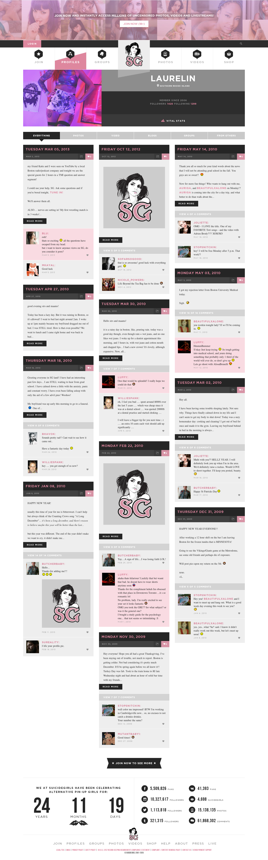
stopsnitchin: (205, 247)
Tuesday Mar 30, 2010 (124, 304)
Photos (165, 62)
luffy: (199, 342)
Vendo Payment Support (202, 850)
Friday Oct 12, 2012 (121, 149)
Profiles (70, 62)
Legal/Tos (60, 850)
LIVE (212, 843)
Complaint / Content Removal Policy (166, 850)
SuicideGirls (134, 43)
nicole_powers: (131, 279)
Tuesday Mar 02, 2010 (199, 382)
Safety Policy (90, 850)
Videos (197, 62)
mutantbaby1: (129, 733)
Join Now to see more (134, 763)
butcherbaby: (205, 487)
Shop (229, 62)
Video (115, 135)
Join (38, 62)
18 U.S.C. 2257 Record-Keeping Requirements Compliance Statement (124, 850)
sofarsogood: (130, 259)
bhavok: (49, 434)
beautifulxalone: (209, 321)
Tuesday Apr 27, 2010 (47, 289)
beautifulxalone (211, 188)
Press (198, 843)
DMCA (68, 850)
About (181, 843)
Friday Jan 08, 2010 (45, 486)
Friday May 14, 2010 (197, 149)
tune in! (56, 192)
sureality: (51, 642)
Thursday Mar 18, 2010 (49, 360)
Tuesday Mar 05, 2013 (48, 149)
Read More (35, 221)
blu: (45, 233)
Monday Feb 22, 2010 (122, 445)
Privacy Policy (77, 850)
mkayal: (48, 265)
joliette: (201, 222)
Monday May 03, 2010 (199, 273)
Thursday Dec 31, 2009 (200, 511)
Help (166, 843)
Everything (41, 135)
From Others (226, 135)
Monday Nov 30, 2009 (123, 636)
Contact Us (186, 850)
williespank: (128, 398)
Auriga (185, 188)
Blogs (152, 135)
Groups (102, 62)
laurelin (173, 78)
